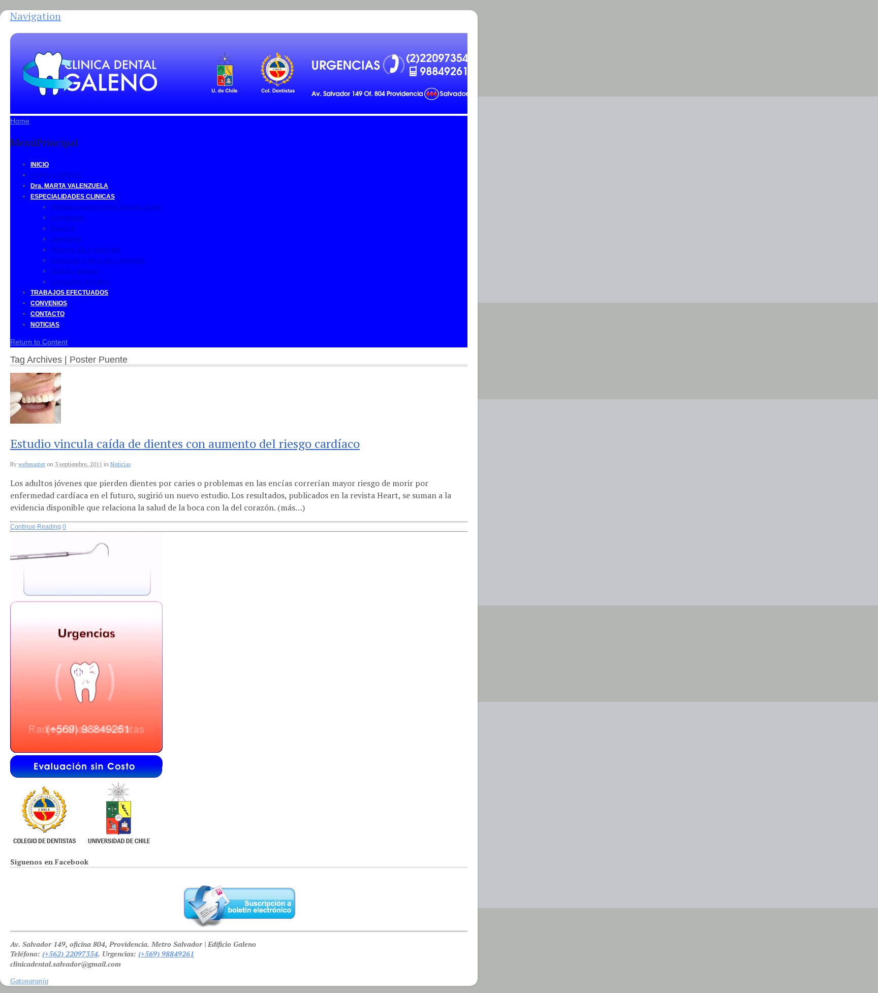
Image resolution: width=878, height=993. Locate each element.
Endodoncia (68, 217)
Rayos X (63, 228)
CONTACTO (47, 313)
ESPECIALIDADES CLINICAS (72, 196)
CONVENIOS (48, 303)
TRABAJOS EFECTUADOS (69, 292)
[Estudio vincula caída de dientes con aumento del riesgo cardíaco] (35, 421)
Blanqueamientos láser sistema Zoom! (107, 207)
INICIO (39, 164)
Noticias (120, 464)
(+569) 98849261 (166, 953)
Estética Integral (74, 271)
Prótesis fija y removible (86, 249)
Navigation (35, 16)
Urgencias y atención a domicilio (98, 260)
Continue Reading (35, 526)
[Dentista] (248, 101)
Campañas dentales (80, 281)
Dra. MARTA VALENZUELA (69, 185)
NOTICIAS (44, 324)
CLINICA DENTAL (55, 175)
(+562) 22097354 (70, 953)
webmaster (31, 464)
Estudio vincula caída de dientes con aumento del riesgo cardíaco (185, 443)
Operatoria (66, 239)
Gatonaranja (29, 980)
